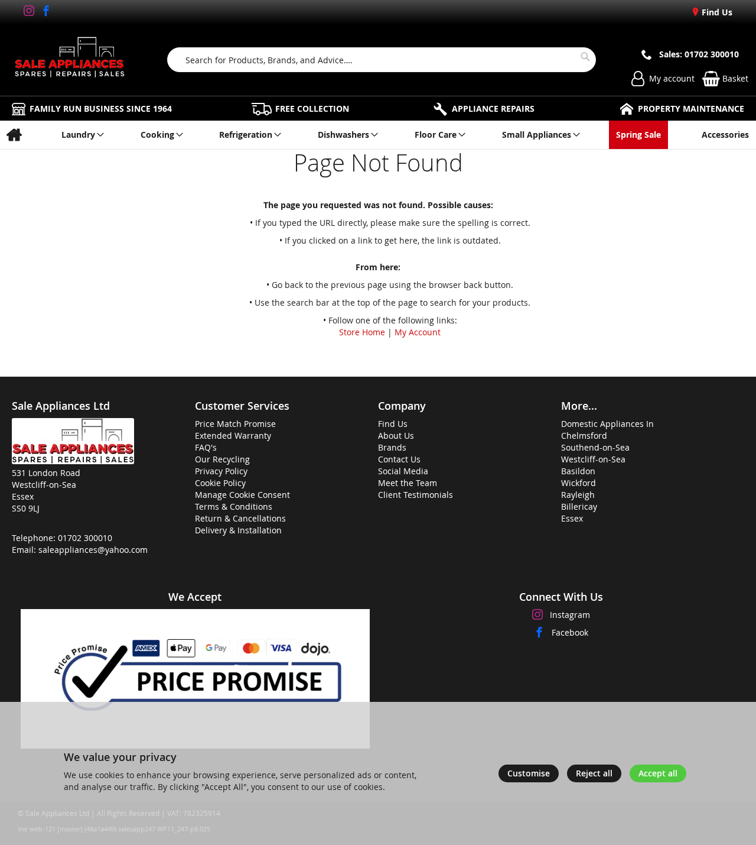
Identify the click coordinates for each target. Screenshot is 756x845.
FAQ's (206, 447)
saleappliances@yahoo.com (93, 549)
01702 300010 (85, 537)
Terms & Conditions (233, 506)
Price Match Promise (235, 423)
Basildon (578, 471)
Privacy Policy (221, 471)
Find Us (715, 12)
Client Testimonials (415, 494)
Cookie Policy (220, 482)
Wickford (578, 482)
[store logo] (70, 59)
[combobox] (381, 59)
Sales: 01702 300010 (699, 54)
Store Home (362, 332)
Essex (572, 518)
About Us (396, 435)
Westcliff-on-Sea (593, 459)
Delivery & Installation (238, 530)
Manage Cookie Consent (242, 494)
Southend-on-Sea (595, 447)
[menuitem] (14, 135)
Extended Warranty (233, 435)
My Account (418, 332)
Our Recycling (222, 459)
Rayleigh (578, 494)
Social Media (403, 471)
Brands (392, 447)
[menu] (378, 135)
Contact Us (399, 459)
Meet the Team (407, 482)
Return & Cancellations (240, 518)
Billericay (579, 506)
